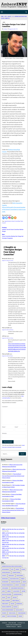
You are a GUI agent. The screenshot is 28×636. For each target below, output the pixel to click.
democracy (11, 575)
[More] (15, 217)
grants (24, 581)
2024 (3, 536)
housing (23, 584)
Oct (3, 534)
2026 (3, 529)
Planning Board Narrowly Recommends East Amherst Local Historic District (13, 475)
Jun (17, 529)
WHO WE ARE (12, 622)
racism (12, 603)
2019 (3, 555)
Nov (5, 534)
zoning (20, 616)
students (4, 613)
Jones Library (5, 588)
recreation (19, 603)
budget (17, 569)
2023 (3, 540)
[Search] (26, 12)
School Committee (15, 221)
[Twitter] (6, 217)
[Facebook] (3, 217)
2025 (3, 533)
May (15, 529)
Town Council (12, 613)
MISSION (4, 622)
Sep (23, 533)
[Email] (12, 217)
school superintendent (8, 609)
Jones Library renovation (17, 588)
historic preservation (7, 584)
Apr (13, 529)
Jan (6, 529)
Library (9, 591)
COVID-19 (4, 575)
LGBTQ (3, 591)
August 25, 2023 (12, 29)
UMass (3, 616)
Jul (19, 529)
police (3, 597)
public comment (6, 600)
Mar (10, 529)
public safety (5, 603)
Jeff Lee (4, 336)
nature (23, 591)
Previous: (12, 229)
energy (23, 578)
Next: (12, 236)
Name (4, 427)
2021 (3, 548)
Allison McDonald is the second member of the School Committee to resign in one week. (14, 209)
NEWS (4, 22)
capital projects (6, 572)
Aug (21, 529)
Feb (8, 529)
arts (12, 569)
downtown (5, 578)
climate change (16, 572)
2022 (3, 544)
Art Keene (5, 29)
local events (16, 591)
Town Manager (22, 613)
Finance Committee (15, 581)
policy (9, 597)
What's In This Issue (11, 616)
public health (15, 600)
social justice (19, 609)
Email (16, 427)
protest (15, 597)
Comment (5, 406)
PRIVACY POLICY (11, 626)
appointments (8, 221)
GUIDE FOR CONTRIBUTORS (13, 624)
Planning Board (17, 594)
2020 (3, 552)
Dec (8, 534)
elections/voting (14, 578)
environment (5, 581)
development (19, 575)
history (17, 584)
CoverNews (11, 633)
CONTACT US (21, 622)
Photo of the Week (6, 594)
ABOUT (19, 626)
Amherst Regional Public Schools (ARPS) (12, 566)
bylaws (23, 569)
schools (15, 606)
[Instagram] (9, 217)
